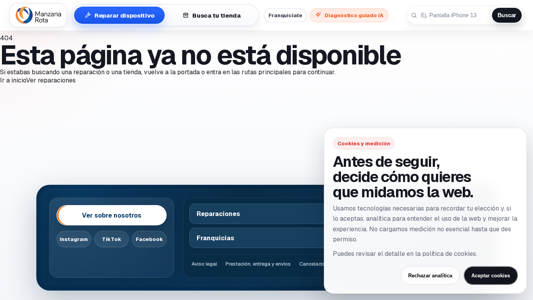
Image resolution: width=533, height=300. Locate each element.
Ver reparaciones (51, 80)
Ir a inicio (13, 80)
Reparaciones (218, 214)
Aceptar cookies (490, 276)
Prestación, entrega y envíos (258, 264)
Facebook (149, 239)
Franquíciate (285, 15)
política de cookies (449, 254)
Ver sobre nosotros (111, 215)
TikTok (111, 239)
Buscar (506, 15)
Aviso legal (204, 264)
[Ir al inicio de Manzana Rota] (38, 15)
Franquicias (215, 238)
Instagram (74, 239)
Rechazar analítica (430, 276)
